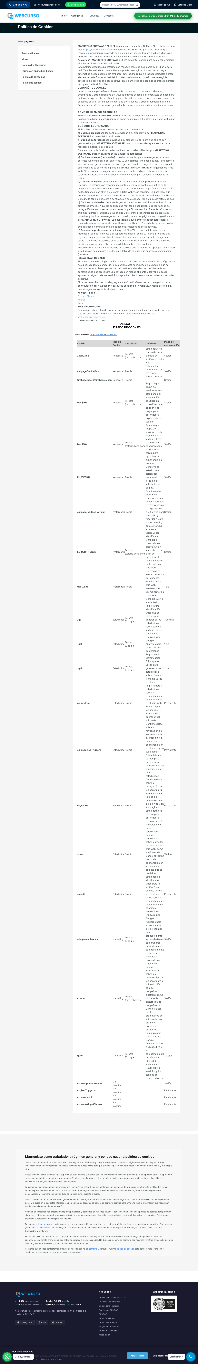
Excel (43, 1322)
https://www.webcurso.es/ (97, 49)
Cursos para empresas (109, 1306)
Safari (81, 303)
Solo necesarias (160, 1355)
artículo (168, 105)
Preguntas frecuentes (109, 1326)
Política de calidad (32, 82)
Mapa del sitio (105, 1335)
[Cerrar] (191, 1314)
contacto (134, 1199)
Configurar (180, 1355)
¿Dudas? (94, 15)
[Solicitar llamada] (190, 1356)
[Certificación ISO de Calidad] (164, 1303)
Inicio (64, 15)
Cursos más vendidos (108, 1331)
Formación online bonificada (37, 70)
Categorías (77, 15)
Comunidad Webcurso (34, 65)
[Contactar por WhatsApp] (7, 1356)
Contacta (109, 15)
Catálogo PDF (26, 1322)
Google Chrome (86, 296)
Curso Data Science (108, 1322)
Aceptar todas (137, 1355)
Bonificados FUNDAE (108, 1310)
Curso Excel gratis (107, 1318)
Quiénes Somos (30, 53)
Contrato (59, 1322)
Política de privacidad (33, 76)
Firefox (82, 299)
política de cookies (44, 1224)
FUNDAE (103, 1314)
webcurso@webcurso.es (91, 317)
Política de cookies (51, 1359)
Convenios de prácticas (109, 1301)
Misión (25, 59)
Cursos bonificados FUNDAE (112, 1297)
